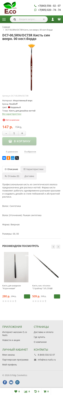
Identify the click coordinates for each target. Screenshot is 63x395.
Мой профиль (9, 364)
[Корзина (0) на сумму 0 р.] (59, 20)
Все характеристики (11, 114)
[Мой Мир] (13, 158)
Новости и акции (11, 340)
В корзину (27, 296)
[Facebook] (4, 382)
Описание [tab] (12, 169)
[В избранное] (29, 301)
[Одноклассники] (8, 158)
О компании (40, 341)
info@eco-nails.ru (47, 359)
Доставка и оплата (43, 332)
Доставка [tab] (29, 176)
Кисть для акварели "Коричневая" (11, 287)
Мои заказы (8, 354)
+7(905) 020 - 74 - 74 (49, 10)
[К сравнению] (24, 301)
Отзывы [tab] (13, 176)
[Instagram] (17, 382)
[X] (17, 158)
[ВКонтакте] (4, 158)
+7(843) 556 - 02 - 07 (49, 5)
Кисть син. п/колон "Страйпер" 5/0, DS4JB (42, 287)
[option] (16, 280)
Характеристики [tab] (34, 169)
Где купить (39, 337)
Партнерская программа (15, 359)
